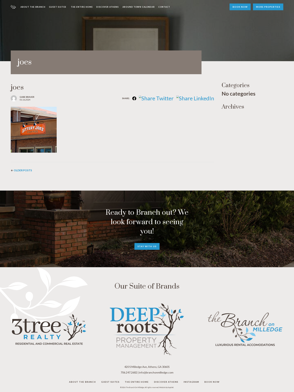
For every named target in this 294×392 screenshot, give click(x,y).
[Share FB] (133, 98)
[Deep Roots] (147, 329)
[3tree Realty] (49, 329)
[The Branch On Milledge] (16, 7)
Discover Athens (107, 7)
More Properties (268, 7)
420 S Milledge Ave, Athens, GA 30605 (147, 366)
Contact (164, 7)
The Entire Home (82, 7)
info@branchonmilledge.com (156, 372)
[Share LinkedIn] (194, 98)
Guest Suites (57, 7)
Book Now (240, 7)
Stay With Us (147, 246)
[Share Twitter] (155, 98)
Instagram (191, 382)
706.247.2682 (129, 372)
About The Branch (33, 7)
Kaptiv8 (170, 387)
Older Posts (23, 170)
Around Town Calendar (139, 7)
